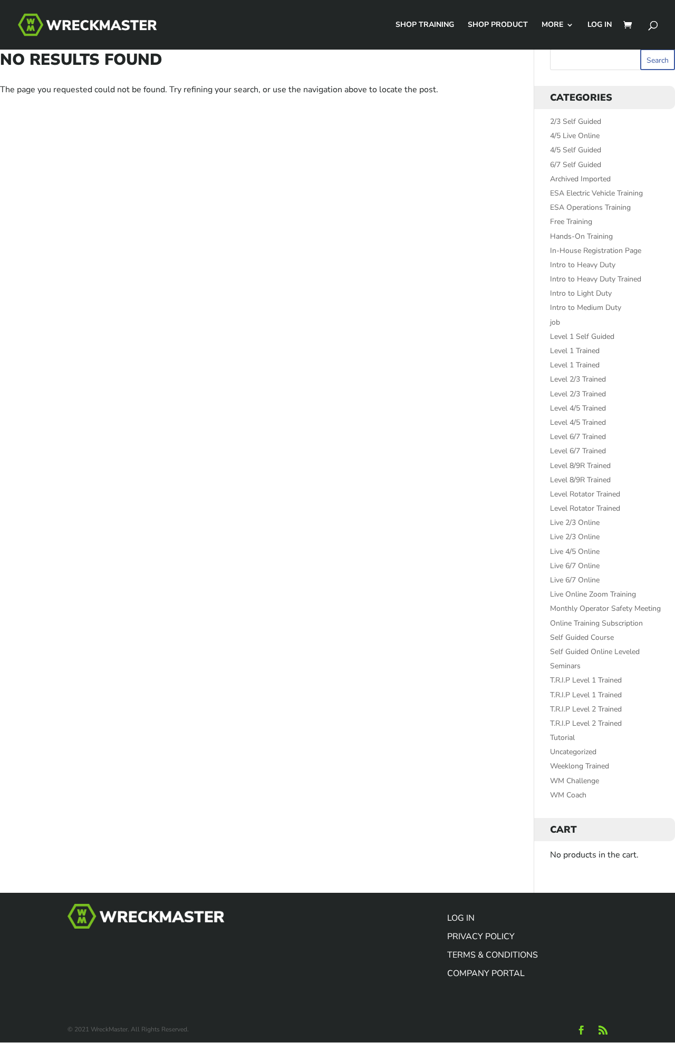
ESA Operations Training (590, 207)
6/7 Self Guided (575, 165)
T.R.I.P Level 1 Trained (586, 680)
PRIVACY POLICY (481, 936)
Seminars (565, 666)
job (555, 322)
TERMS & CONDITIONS (492, 955)
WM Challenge (574, 781)
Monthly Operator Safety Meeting (605, 608)
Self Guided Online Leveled (595, 652)
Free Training (571, 222)
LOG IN (599, 25)
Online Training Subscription (596, 623)
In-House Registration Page (595, 251)
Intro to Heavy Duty (582, 265)
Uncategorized (573, 752)
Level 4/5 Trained (578, 408)
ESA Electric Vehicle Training (596, 193)
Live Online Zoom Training (593, 594)
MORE (552, 25)
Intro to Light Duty (581, 293)
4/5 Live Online (575, 136)
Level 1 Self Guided (582, 337)
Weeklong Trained (579, 766)
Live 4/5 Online (575, 552)
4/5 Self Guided (575, 150)
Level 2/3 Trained (578, 379)
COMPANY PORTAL (486, 973)
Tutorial (562, 738)
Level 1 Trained (575, 351)
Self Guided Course (582, 637)
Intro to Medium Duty (585, 308)
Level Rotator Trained (585, 494)
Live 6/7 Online (575, 566)
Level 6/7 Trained (578, 437)
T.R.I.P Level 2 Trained (586, 709)
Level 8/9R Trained (580, 466)
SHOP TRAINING (425, 25)
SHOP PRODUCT (498, 25)
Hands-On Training (581, 236)
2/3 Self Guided (575, 121)
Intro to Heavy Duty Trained (595, 279)
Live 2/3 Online (575, 523)
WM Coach (568, 795)
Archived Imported (580, 179)
